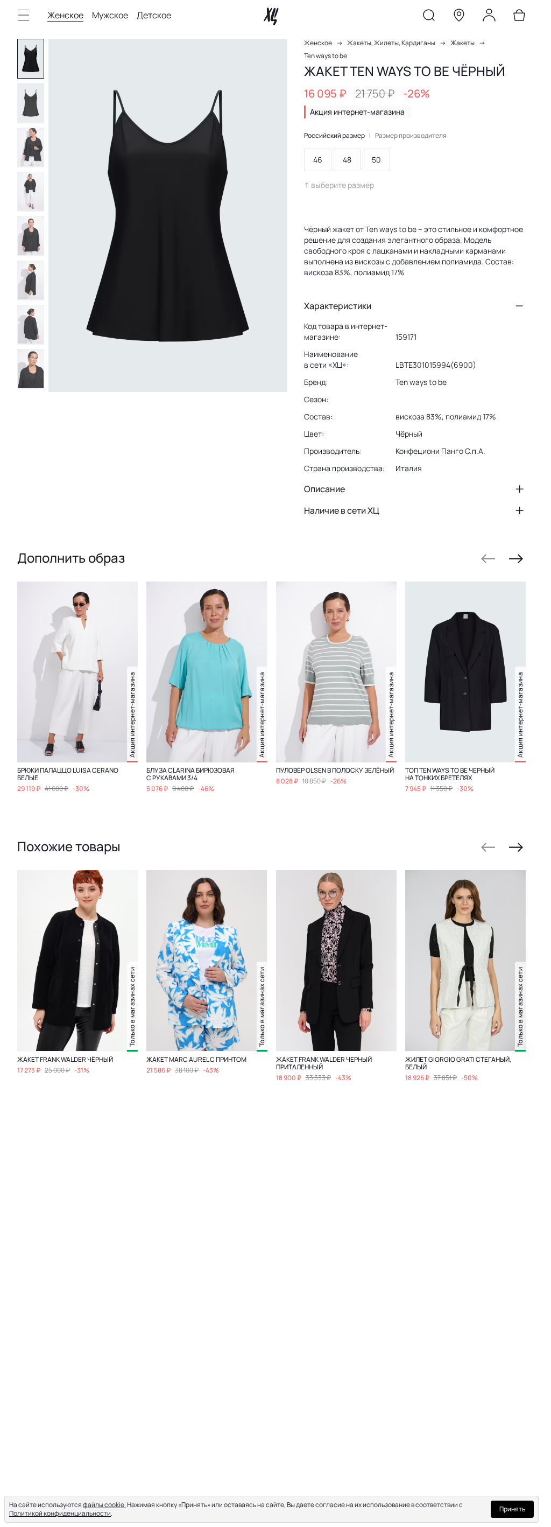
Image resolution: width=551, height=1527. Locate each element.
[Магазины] (459, 17)
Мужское (110, 15)
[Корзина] (519, 17)
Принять (512, 1509)
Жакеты (462, 42)
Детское (154, 15)
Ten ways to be (325, 55)
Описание (324, 489)
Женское (65, 15)
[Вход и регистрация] (489, 17)
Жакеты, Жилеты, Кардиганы (391, 42)
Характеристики (337, 306)
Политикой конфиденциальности (60, 1513)
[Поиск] (428, 17)
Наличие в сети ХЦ (341, 510)
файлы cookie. (104, 1504)
